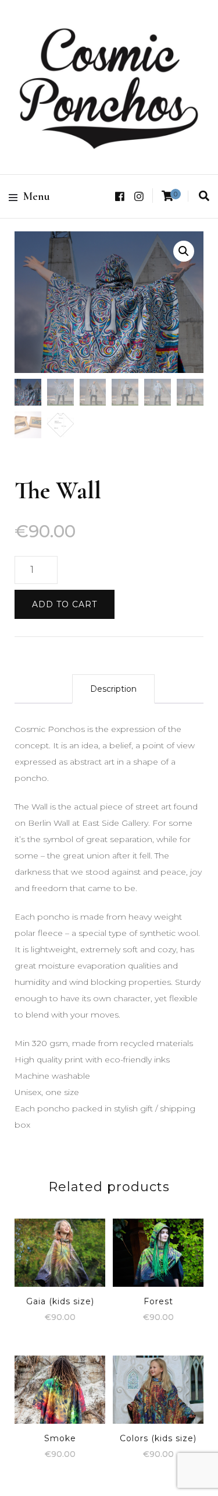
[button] (183, 251)
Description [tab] (113, 689)
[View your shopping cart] (167, 196)
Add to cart (64, 604)
